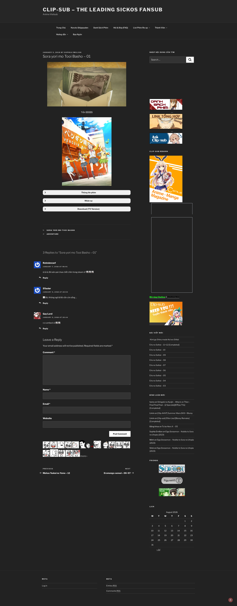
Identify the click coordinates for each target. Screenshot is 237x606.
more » (83, 456)
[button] (86, 192)
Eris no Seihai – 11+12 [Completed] (164, 345)
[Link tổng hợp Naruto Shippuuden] (165, 128)
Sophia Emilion (72, 52)
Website (47, 418)
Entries (111, 585)
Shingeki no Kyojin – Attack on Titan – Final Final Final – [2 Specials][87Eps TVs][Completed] (169, 405)
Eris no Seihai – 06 (157, 370)
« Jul (158, 549)
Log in (44, 585)
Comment (49, 352)
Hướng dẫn (61, 34)
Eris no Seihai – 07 (157, 365)
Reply (45, 278)
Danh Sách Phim (100, 27)
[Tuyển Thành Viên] (165, 324)
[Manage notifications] (230, 600)
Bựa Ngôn (77, 34)
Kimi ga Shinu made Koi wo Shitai (164, 339)
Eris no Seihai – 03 (157, 386)
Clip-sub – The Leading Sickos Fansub (103, 10)
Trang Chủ (61, 27)
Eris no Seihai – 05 (157, 375)
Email (46, 404)
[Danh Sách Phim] (165, 109)
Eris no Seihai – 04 (157, 380)
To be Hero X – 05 (170, 426)
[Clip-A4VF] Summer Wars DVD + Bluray (175, 413)
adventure (53, 234)
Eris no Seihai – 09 (157, 355)
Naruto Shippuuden (79, 27)
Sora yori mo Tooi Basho (61, 230)
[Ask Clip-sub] (165, 143)
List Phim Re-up (140, 27)
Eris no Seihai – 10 (157, 350)
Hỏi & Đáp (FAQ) (120, 27)
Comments (113, 591)
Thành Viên (160, 27)
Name (46, 389)
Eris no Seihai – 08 (157, 360)
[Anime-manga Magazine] (165, 201)
